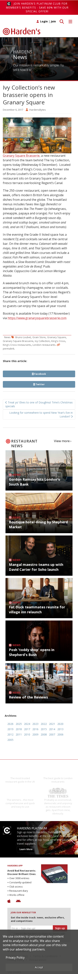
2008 (44, 734)
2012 (10, 734)
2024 (27, 724)
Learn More (25, 849)
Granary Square (56, 337)
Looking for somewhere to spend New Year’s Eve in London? (41, 414)
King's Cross (58, 341)
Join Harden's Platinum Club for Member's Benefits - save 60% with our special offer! (37, 7)
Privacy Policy (15, 957)
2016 (35, 729)
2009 (35, 734)
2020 (60, 724)
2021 (52, 724)
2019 (10, 729)
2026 (10, 724)
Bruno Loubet (23, 337)
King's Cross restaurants (17, 344)
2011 (19, 734)
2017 (27, 729)
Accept (39, 967)
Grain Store (39, 337)
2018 (19, 729)
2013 (60, 729)
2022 (44, 724)
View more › (62, 441)
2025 (19, 724)
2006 (60, 734)
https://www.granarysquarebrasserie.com (37, 318)
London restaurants (44, 344)
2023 (35, 724)
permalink (8, 348)
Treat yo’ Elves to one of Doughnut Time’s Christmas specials (39, 404)
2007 (52, 734)
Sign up (60, 928)
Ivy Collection (42, 341)
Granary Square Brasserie (21, 156)
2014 (52, 729)
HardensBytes (37, 109)
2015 (44, 729)
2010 (27, 734)
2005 (10, 740)
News (7, 337)
